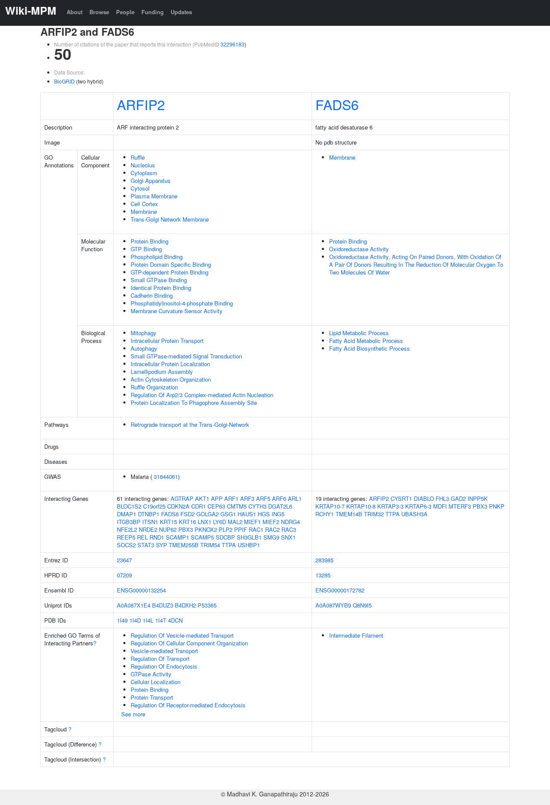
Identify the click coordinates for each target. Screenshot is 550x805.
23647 (124, 560)
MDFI (440, 506)
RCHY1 (324, 514)
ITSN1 (150, 522)
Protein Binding (149, 241)
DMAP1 (126, 514)
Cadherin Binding (152, 295)
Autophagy (144, 348)
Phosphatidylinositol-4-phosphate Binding (182, 303)
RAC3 (288, 529)
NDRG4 (290, 522)
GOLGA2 (207, 514)
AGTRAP (182, 498)
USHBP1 (249, 545)
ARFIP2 (141, 104)
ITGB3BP (129, 522)
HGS (264, 514)
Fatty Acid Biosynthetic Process (369, 348)
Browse (99, 12)
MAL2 (235, 522)
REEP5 (126, 537)
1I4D (135, 620)
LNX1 (204, 522)
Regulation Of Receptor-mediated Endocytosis (188, 705)
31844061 (166, 476)
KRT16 (187, 522)
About (74, 12)
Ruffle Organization (154, 387)
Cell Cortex (144, 204)
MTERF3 (460, 506)
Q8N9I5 (362, 605)
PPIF (240, 529)
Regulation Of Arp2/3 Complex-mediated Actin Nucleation (202, 395)
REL (142, 537)
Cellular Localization (155, 682)
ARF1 (231, 498)
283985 (324, 560)
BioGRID (64, 81)
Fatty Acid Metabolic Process (366, 340)
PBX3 (185, 529)
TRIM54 (210, 545)
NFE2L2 (127, 529)
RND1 (157, 537)
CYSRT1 (401, 498)
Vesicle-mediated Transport (164, 651)
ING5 (278, 514)
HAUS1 (247, 514)
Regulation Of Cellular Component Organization (189, 643)
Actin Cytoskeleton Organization (171, 379)
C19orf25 (154, 506)
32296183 (232, 44)
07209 (124, 575)
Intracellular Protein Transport (167, 340)
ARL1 (295, 498)
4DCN (175, 620)
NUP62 (168, 529)
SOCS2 (126, 545)
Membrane (144, 211)
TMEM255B (184, 545)
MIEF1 (252, 522)
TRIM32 (374, 514)
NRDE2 (148, 529)
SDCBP (225, 537)
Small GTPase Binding (159, 280)
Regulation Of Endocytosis (164, 666)
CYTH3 (257, 506)
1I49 (122, 620)
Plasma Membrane (154, 196)
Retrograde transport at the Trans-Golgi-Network (190, 424)
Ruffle (138, 157)
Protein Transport (152, 697)
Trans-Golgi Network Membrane (170, 219)
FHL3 (442, 498)
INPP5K (478, 498)
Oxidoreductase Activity (359, 249)
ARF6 (279, 498)
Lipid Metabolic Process (359, 333)
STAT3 (146, 545)
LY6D (219, 522)
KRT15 (168, 522)
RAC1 (256, 529)
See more (133, 714)
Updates (181, 12)
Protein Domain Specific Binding (171, 264)
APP (217, 498)
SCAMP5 (202, 537)
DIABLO (424, 498)
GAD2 (458, 498)
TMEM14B (349, 514)
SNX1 (288, 537)
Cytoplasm (144, 173)
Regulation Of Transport (160, 658)
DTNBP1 (148, 514)
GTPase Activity (151, 674)
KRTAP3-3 (390, 506)
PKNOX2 (206, 529)
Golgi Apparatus (151, 180)
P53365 (207, 605)
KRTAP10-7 (330, 506)
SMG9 (271, 537)
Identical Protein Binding (161, 288)
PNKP (496, 506)
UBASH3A (414, 514)
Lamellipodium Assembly (162, 371)
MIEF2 (271, 522)
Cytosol (140, 188)
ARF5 (263, 498)
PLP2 (225, 529)
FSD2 (187, 514)
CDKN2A (178, 506)
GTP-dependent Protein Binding (169, 272)
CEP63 (216, 506)
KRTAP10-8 (361, 506)
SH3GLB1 (249, 537)
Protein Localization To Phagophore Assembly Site (194, 402)
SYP (161, 545)
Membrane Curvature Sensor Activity (177, 311)
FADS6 (337, 104)
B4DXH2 (185, 605)
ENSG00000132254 (141, 590)
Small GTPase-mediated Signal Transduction (186, 356)
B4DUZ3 (162, 605)
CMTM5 (237, 506)
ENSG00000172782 (339, 590)
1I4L (148, 620)
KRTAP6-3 (418, 506)
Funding (152, 12)
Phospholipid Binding (157, 257)
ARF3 (247, 498)
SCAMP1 (177, 537)
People (125, 12)
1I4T (160, 620)
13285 (322, 575)
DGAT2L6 (280, 506)
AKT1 (202, 498)
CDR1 (198, 506)
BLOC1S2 (129, 506)
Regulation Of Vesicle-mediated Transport (182, 635)
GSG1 (228, 514)
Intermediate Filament (356, 635)
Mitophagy (143, 333)
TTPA (229, 545)
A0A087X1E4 (133, 605)
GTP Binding (146, 249)
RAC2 (272, 529)
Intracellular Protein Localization (170, 364)
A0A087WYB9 (333, 605)
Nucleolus (143, 165)
